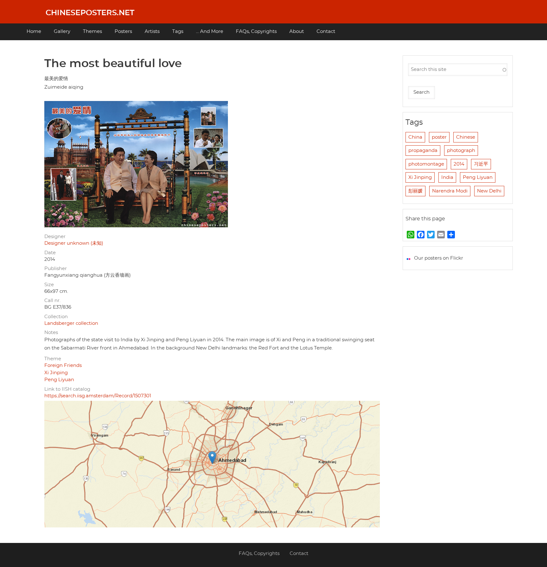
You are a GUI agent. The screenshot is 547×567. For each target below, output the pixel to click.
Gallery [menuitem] (62, 31)
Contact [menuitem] (326, 31)
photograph (461, 150)
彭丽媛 (415, 191)
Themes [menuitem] (92, 31)
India (447, 177)
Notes (51, 332)
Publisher (55, 268)
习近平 (481, 164)
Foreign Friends (63, 365)
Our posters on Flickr (438, 258)
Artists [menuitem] (152, 31)
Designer (55, 236)
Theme (52, 358)
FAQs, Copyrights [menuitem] (256, 31)
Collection (56, 316)
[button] (212, 457)
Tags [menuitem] (177, 31)
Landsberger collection (71, 323)
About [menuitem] (296, 31)
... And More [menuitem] (209, 31)
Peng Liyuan (59, 379)
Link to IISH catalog (67, 389)
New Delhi (489, 191)
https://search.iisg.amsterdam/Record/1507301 (97, 396)
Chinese (465, 137)
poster (439, 137)
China (415, 137)
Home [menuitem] (34, 31)
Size (49, 284)
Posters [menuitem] (123, 31)
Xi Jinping (56, 372)
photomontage (426, 164)
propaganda (422, 150)
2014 (459, 164)
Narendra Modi (450, 191)
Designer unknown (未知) (73, 243)
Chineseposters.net (90, 13)
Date (50, 252)
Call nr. (52, 300)
